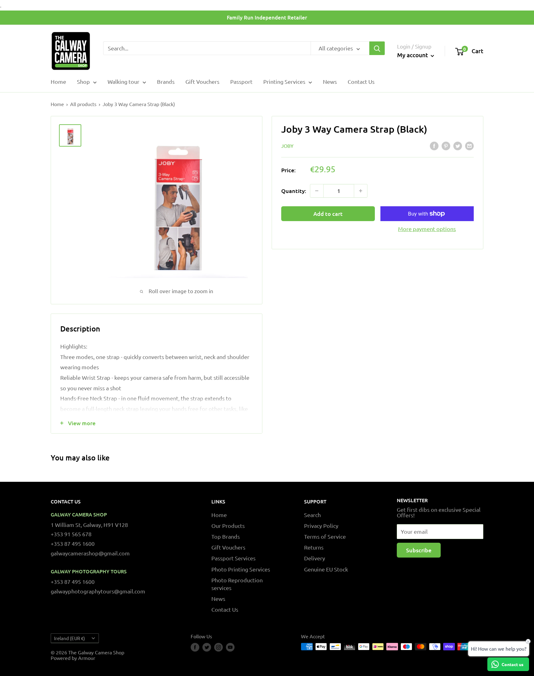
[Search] (377, 48)
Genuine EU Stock (326, 569)
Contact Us (361, 81)
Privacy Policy (321, 525)
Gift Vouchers (202, 81)
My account (413, 55)
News (330, 81)
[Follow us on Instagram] (218, 647)
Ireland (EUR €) (69, 638)
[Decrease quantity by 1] (316, 190)
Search (312, 514)
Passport (241, 81)
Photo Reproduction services (237, 584)
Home (58, 81)
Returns (314, 547)
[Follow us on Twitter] (206, 647)
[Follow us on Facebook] (195, 647)
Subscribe (418, 550)
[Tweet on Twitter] (457, 146)
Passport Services (233, 558)
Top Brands (225, 536)
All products (83, 104)
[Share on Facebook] (434, 146)
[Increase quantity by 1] (360, 190)
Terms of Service (325, 536)
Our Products (228, 525)
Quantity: (293, 190)
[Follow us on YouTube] (230, 647)
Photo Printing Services (240, 569)
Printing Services (284, 81)
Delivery (314, 558)
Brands (166, 81)
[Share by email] (469, 146)
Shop (83, 81)
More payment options (427, 228)
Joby (287, 145)
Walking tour (123, 81)
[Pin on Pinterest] (446, 146)
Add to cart (328, 213)
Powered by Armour (73, 658)
